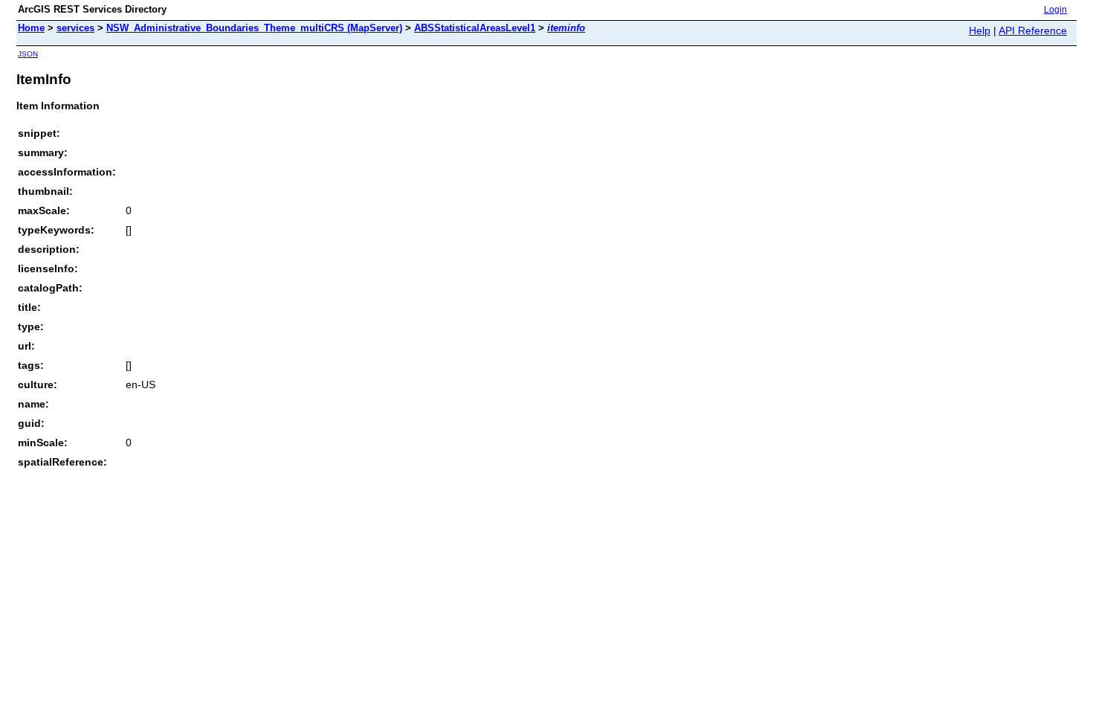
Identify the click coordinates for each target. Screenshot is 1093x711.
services (75, 27)
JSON (28, 54)
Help (979, 30)
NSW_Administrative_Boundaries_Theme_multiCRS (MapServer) (254, 27)
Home (31, 27)
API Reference (1033, 30)
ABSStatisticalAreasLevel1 (474, 27)
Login (1055, 9)
